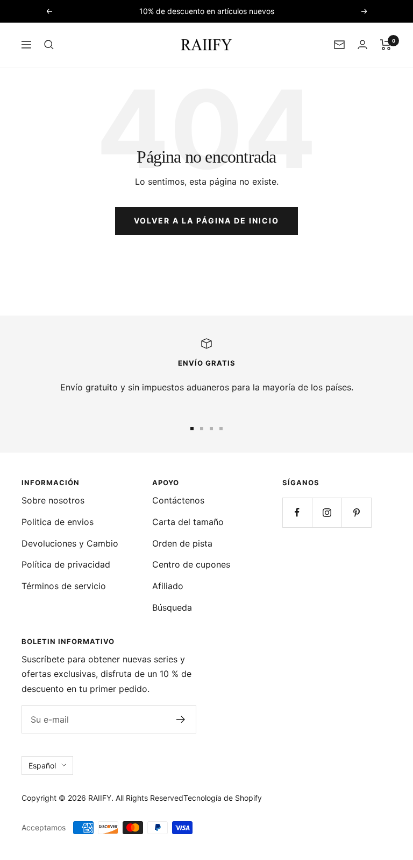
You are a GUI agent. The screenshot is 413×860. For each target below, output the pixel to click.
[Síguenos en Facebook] (297, 512)
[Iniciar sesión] (362, 44)
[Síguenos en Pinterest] (356, 512)
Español (42, 765)
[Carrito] (385, 44)
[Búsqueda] (49, 45)
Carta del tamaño (188, 521)
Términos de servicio (64, 586)
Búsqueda (172, 607)
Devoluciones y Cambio (70, 543)
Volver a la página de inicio (206, 220)
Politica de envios (58, 521)
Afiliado (167, 586)
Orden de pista (182, 543)
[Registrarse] (181, 719)
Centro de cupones (191, 564)
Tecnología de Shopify (222, 797)
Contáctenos (178, 500)
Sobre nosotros (53, 500)
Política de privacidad (66, 564)
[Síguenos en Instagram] (326, 512)
